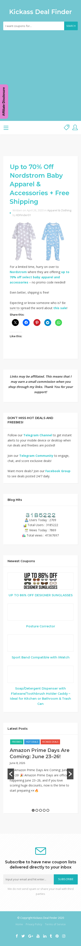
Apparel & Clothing (59, 210)
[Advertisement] (40, 72)
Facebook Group (57, 471)
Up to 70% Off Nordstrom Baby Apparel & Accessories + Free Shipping (39, 184)
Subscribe (66, 879)
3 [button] (40, 810)
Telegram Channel (37, 435)
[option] (40, 768)
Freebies (17, 741)
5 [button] (47, 810)
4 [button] (44, 810)
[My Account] (75, 127)
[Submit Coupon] (66, 127)
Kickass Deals (50, 741)
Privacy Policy (34, 924)
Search (71, 25)
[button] (11, 774)
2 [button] (36, 810)
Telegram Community (36, 456)
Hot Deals (32, 741)
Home (19, 924)
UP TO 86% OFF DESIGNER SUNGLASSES (41, 595)
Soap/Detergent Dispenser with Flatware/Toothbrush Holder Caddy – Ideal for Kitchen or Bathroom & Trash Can (40, 696)
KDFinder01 (23, 215)
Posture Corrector (40, 626)
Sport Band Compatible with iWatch (41, 657)
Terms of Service (55, 924)
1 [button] (33, 810)
